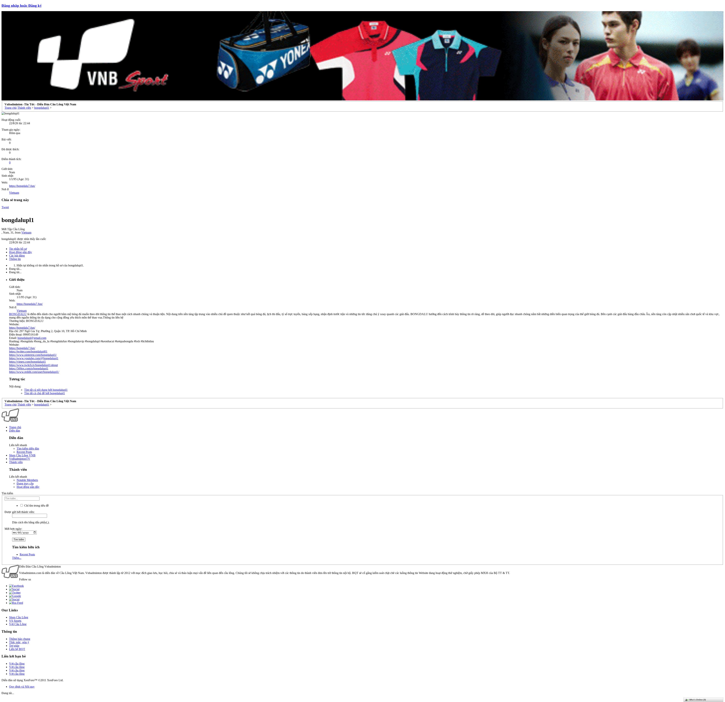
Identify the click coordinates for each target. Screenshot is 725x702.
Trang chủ (15, 427)
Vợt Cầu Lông (17, 624)
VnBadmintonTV (19, 458)
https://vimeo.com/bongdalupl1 (27, 361)
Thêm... (16, 557)
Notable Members (27, 480)
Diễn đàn (14, 430)
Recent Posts (24, 452)
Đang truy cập (25, 483)
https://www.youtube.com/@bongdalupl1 (33, 358)
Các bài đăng (17, 255)
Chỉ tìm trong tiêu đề (36, 505)
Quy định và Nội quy (22, 686)
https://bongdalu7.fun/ (22, 185)
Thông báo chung (19, 638)
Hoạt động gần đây (20, 252)
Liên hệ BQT (17, 649)
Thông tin (15, 259)
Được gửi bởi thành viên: (20, 512)
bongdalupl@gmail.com (32, 337)
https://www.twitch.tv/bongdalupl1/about (33, 365)
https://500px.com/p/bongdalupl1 (28, 368)
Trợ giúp (14, 645)
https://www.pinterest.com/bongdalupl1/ (33, 354)
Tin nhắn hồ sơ (18, 248)
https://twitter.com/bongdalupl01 (28, 351)
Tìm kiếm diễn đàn (28, 448)
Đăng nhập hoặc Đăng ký (22, 6)
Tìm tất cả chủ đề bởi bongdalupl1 (44, 393)
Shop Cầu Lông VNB (22, 455)
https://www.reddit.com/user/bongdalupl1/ (34, 371)
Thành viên (16, 462)
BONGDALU (18, 314)
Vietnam (14, 192)
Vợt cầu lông (17, 663)
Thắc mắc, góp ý (19, 642)
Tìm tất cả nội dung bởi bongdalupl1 (46, 389)
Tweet (5, 207)
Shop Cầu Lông (18, 617)
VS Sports (15, 620)
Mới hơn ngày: (13, 528)
